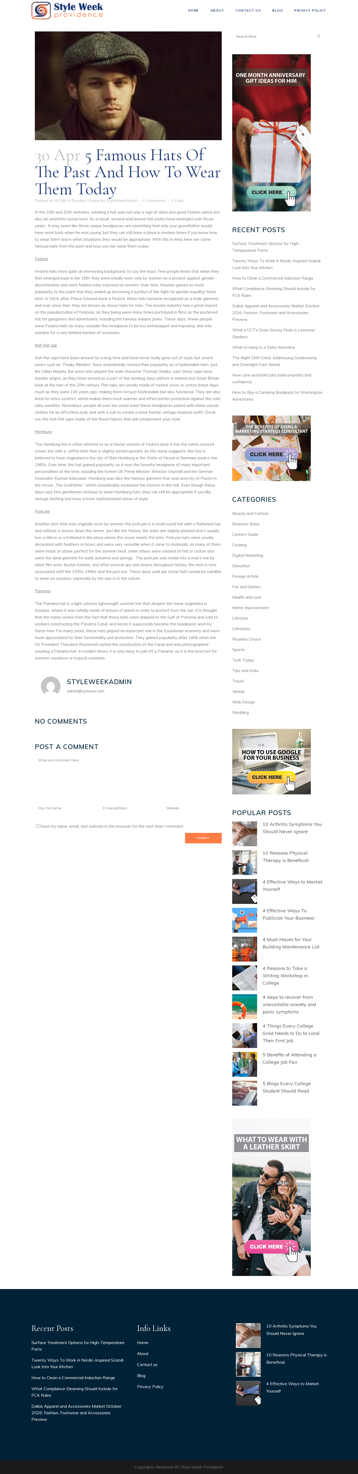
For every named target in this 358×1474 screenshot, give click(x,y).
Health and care (246, 597)
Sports (238, 649)
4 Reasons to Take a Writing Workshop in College (285, 975)
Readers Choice (85, 200)
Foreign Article (245, 576)
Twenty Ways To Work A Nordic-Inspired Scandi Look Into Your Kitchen (77, 1363)
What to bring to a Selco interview (263, 347)
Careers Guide (245, 534)
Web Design (243, 702)
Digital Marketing (247, 555)
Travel (238, 681)
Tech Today (243, 660)
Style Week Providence (202, 1467)
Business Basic (246, 523)
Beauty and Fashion (250, 513)
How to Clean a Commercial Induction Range (272, 278)
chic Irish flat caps (58, 419)
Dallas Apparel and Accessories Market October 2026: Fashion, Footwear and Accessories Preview (276, 312)
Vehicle (238, 691)
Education (241, 565)
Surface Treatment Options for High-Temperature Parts (77, 1346)
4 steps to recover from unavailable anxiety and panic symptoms (289, 1004)
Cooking (239, 544)
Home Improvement (250, 607)
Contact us (147, 1364)
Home (142, 1342)
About (143, 1353)
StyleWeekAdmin (122, 200)
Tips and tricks (245, 670)
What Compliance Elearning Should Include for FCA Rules (74, 1392)
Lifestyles (241, 628)
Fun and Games (246, 586)
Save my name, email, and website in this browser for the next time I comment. (112, 826)
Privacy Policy (150, 1386)
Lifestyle (240, 618)
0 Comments (154, 200)
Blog (141, 1375)
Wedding (240, 712)
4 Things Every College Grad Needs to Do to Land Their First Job (291, 1033)
